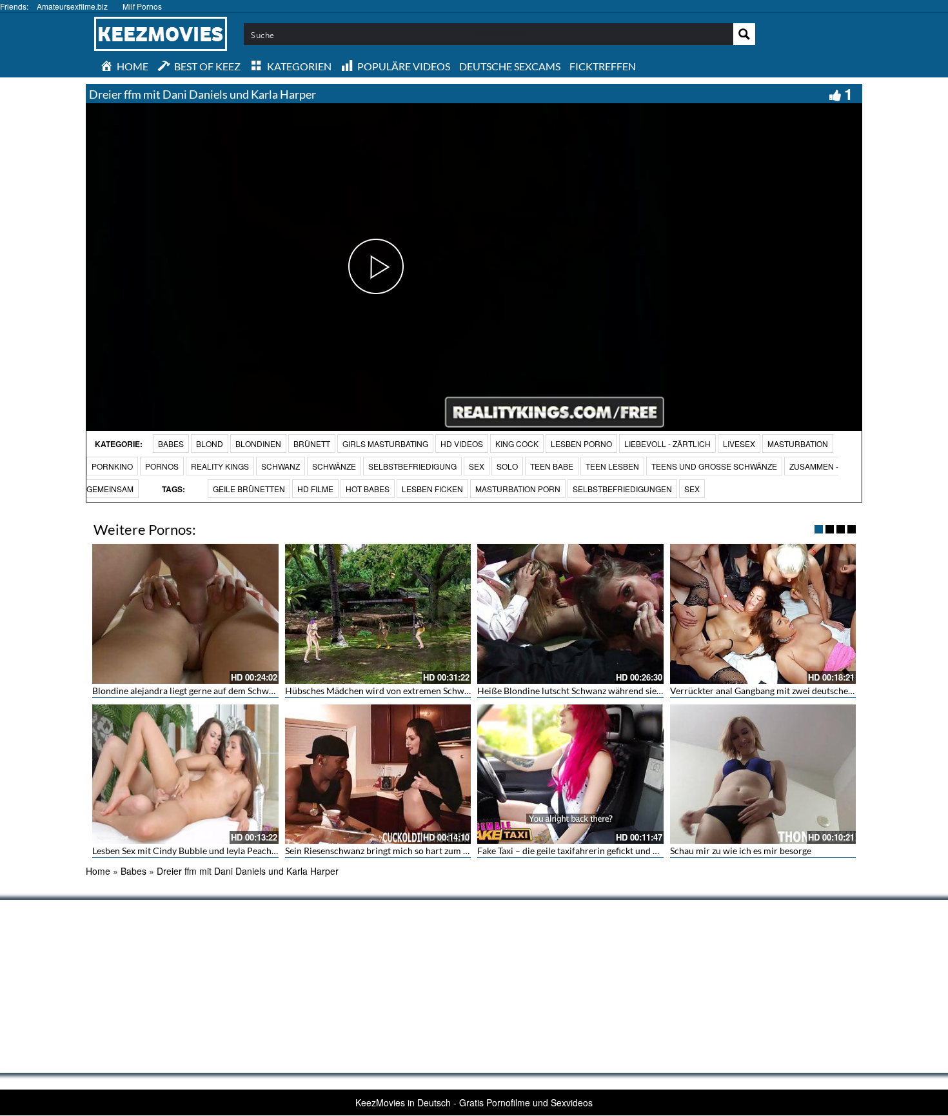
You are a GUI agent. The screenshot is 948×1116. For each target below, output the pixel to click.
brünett (311, 443)
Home (98, 870)
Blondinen (258, 443)
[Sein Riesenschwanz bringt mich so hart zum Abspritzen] (378, 774)
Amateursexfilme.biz (72, 6)
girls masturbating (385, 443)
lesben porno (581, 443)
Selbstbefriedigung (412, 466)
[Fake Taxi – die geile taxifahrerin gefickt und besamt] (570, 774)
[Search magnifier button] (744, 34)
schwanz (280, 466)
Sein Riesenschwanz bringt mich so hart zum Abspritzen (396, 850)
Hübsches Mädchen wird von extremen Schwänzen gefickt (400, 690)
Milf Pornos (142, 6)
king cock (516, 443)
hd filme (315, 488)
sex (476, 466)
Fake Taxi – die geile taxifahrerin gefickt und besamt (579, 850)
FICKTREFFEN (602, 66)
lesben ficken (432, 488)
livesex (739, 443)
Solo (507, 466)
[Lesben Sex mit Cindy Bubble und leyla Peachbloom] (185, 774)
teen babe (551, 466)
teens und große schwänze (714, 466)
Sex (692, 488)
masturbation (797, 443)
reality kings (220, 466)
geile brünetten (249, 488)
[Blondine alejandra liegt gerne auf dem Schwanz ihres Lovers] (185, 613)
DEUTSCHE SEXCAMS (509, 66)
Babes (171, 443)
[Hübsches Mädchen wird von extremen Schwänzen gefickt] (378, 613)
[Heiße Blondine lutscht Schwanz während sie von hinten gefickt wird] (570, 613)
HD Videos (461, 443)
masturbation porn (517, 488)
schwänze (334, 466)
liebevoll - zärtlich (667, 443)
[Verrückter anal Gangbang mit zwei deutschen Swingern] (763, 613)
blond (209, 443)
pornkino (112, 466)
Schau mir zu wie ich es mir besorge (740, 850)
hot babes (368, 488)
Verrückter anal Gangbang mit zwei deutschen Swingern (781, 690)
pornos (162, 466)
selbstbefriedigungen (622, 488)
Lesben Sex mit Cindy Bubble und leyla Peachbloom (194, 850)
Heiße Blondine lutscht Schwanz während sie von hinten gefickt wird (613, 690)
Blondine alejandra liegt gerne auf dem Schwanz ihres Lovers (212, 690)
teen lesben (612, 466)
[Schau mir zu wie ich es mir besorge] (763, 774)
